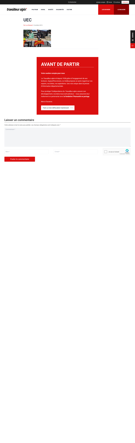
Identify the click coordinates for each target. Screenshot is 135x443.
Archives (117, 2)
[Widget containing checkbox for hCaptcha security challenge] (117, 151)
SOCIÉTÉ (50, 9)
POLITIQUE (35, 9)
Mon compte (101, 2)
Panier (110, 2)
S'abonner (125, 2)
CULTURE (69, 9)
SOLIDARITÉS (60, 9)
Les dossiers (106, 9)
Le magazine (121, 9)
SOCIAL (43, 9)
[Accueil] (16, 10)
